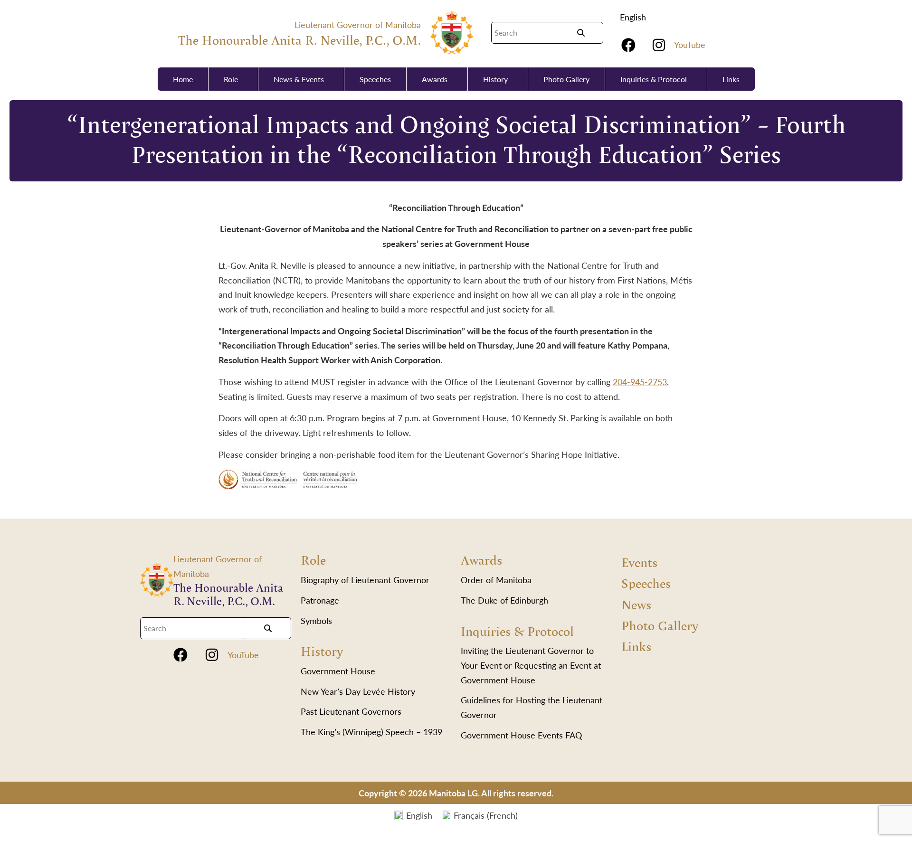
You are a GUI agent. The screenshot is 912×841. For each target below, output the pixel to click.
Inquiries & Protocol (653, 79)
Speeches (375, 79)
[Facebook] (628, 45)
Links (731, 79)
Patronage (320, 600)
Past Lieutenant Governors (351, 711)
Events (639, 562)
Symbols (316, 620)
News (636, 604)
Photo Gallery (566, 79)
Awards (434, 79)
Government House (338, 671)
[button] (635, 17)
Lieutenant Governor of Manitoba (357, 24)
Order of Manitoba (496, 580)
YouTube (689, 44)
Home (183, 79)
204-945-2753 (640, 381)
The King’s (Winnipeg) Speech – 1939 (371, 731)
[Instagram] (658, 45)
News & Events (299, 79)
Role (231, 79)
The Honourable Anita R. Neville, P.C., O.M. (299, 39)
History (495, 79)
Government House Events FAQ (521, 735)
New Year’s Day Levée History (358, 691)
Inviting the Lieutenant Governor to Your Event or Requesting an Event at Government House (531, 664)
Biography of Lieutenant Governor (365, 580)
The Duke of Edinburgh (504, 600)
